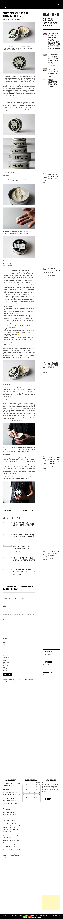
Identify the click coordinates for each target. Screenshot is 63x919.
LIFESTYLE (32, 2)
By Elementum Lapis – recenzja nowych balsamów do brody (10, 819)
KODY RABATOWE (41, 2)
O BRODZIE (24, 2)
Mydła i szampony (15, 45)
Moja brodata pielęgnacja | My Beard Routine (53, 176)
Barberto (12, 93)
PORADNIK (9, 2)
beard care (29, 46)
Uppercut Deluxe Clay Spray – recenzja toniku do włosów (10, 799)
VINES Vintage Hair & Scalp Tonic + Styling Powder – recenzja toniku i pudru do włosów (11, 835)
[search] (58, 5)
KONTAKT (5, 7)
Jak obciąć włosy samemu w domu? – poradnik (54, 365)
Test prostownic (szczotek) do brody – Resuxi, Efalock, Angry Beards (53, 58)
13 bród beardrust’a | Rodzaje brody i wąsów (53, 83)
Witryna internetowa (5, 649)
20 (31, 795)
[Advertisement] (51, 902)
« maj (23, 802)
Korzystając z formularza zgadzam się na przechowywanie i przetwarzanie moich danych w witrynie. (6, 662)
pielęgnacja (30, 48)
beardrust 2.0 (51, 16)
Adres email (4, 643)
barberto (15, 46)
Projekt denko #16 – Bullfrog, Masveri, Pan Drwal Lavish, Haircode (24, 571)
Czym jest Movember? (28, 510)
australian (9, 46)
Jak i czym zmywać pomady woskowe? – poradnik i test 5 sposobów (54, 460)
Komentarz (5, 619)
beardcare (12, 48)
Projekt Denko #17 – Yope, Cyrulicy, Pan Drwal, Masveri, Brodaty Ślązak (24, 559)
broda (21, 48)
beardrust (18, 19)
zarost (20, 49)
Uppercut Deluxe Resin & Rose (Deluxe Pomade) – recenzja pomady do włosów (10, 814)
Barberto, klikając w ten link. (23, 478)
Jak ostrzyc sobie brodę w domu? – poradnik (53, 553)
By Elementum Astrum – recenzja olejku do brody (11, 808)
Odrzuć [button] (30, 917)
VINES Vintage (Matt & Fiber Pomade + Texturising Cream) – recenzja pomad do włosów (12, 829)
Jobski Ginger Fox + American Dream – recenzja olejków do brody (11, 824)
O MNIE (4, 2)
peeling (24, 48)
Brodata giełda (7, 510)
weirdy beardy (15, 49)
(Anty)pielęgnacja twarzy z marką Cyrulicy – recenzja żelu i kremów (23, 535)
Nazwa (5, 638)
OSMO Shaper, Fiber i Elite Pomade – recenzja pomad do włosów (12, 784)
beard (19, 46)
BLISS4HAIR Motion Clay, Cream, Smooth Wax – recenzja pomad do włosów (11, 855)
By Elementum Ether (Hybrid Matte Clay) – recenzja (11, 850)
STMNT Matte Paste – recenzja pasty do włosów (10, 788)
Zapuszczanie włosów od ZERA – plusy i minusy (54, 71)
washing (9, 49)
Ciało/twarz (9, 45)
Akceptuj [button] (25, 917)
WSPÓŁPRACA (49, 2)
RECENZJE (17, 2)
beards (17, 48)
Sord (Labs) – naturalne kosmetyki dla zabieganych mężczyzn (23, 547)
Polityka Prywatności (36, 917)
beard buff (24, 46)
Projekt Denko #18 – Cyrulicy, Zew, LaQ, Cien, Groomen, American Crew (23, 524)
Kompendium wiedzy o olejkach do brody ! (54, 270)
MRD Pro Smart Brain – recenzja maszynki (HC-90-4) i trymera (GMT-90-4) (11, 794)
